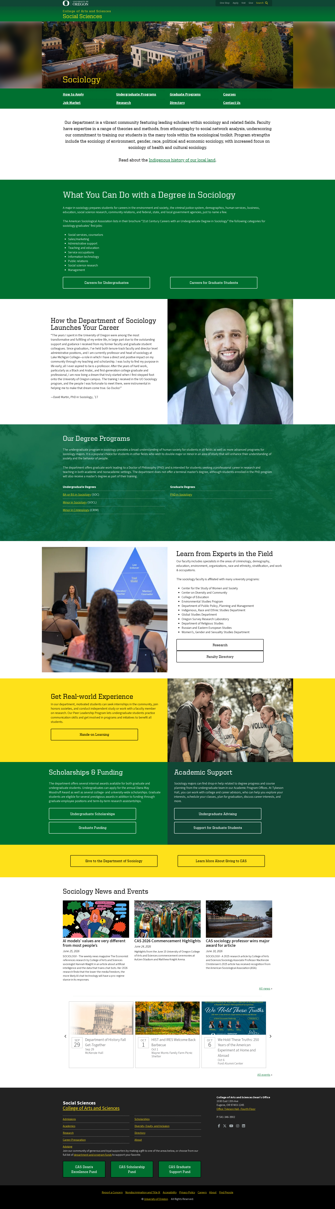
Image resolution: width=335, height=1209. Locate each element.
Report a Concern (112, 1192)
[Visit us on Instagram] (238, 1126)
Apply (235, 3)
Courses (229, 94)
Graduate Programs (185, 94)
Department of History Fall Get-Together (101, 1034)
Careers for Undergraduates (106, 283)
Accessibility (170, 1192)
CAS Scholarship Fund (132, 1169)
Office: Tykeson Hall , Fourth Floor (236, 1109)
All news (264, 988)
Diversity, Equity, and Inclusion (152, 1126)
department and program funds (93, 1155)
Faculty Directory (220, 657)
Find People (226, 1192)
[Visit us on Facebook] (219, 1126)
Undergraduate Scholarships (92, 814)
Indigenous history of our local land (182, 160)
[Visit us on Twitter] (225, 1126)
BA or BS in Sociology (77, 494)
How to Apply (73, 94)
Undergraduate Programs (136, 94)
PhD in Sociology (181, 494)
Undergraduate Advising (218, 814)
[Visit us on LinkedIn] (244, 1126)
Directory (177, 102)
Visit (243, 3)
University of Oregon (156, 1199)
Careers (202, 1192)
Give (251, 3)
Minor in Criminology (76, 510)
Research (123, 102)
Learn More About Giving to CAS (221, 861)
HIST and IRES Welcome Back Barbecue (167, 1034)
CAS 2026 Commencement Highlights (167, 941)
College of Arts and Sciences (91, 1108)
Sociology (82, 79)
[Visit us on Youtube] (231, 1126)
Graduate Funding (92, 828)
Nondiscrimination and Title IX (142, 1192)
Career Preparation (74, 1140)
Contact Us (231, 102)
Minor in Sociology (75, 502)
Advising (67, 1147)
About (138, 1140)
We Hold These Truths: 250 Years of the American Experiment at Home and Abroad (234, 1034)
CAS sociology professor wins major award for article (238, 943)
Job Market (72, 102)
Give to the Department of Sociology (113, 861)
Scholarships (142, 1119)
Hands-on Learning (94, 734)
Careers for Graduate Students (214, 283)
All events (263, 1075)
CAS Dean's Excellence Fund (84, 1169)
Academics (69, 1126)
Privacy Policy (187, 1192)
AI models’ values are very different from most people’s (94, 943)
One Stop (225, 3)
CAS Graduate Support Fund (180, 1169)
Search (259, 3)
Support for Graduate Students (217, 828)
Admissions (69, 1119)
